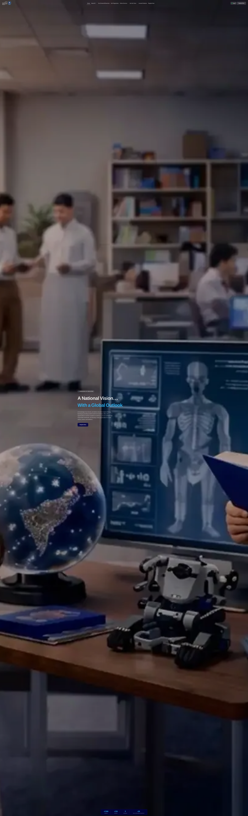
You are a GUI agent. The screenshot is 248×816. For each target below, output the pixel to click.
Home (88, 3)
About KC (93, 3)
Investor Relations (143, 3)
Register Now (151, 3)
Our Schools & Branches (104, 3)
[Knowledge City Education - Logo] (6, 3)
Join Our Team (133, 3)
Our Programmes (115, 3)
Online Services (123, 3)
